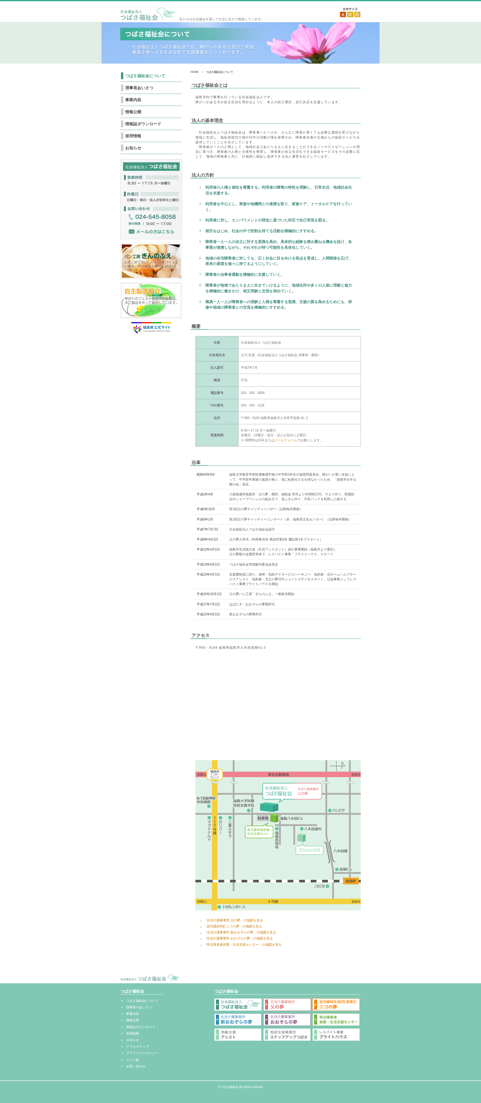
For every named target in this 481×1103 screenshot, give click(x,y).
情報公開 (133, 112)
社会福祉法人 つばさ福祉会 (191, 14)
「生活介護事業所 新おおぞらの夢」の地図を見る (239, 932)
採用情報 (133, 136)
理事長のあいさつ (139, 1007)
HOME (194, 71)
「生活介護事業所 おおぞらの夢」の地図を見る (238, 938)
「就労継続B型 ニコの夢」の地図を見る (232, 926)
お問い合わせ (136, 1066)
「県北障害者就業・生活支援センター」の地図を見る (242, 944)
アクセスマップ (137, 1046)
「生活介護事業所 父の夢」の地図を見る (233, 920)
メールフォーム (285, 440)
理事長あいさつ (139, 88)
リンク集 (132, 1060)
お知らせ (133, 148)
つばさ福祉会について (145, 76)
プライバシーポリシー (142, 1053)
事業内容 (133, 100)
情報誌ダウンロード (143, 124)
